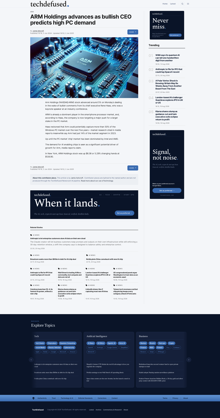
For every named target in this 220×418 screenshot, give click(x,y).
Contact (115, 398)
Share (132, 32)
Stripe (152, 352)
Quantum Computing (67, 343)
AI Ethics (101, 343)
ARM (32, 12)
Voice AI (122, 343)
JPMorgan (161, 352)
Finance (143, 347)
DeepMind (124, 347)
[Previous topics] (31, 359)
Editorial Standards (85, 398)
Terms (165, 398)
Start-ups (162, 343)
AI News (36, 235)
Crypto (171, 343)
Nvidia (45, 352)
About (185, 398)
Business (143, 336)
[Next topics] (189, 359)
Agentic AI (111, 343)
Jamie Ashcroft (38, 31)
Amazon (72, 352)
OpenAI (90, 347)
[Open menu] (188, 4)
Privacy (175, 398)
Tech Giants (40, 343)
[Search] (182, 4)
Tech (36, 336)
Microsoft (63, 352)
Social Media (40, 347)
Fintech (159, 347)
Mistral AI (91, 352)
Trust (54, 398)
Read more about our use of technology (97, 181)
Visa (167, 347)
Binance (143, 352)
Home (165, 4)
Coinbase (176, 347)
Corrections (102, 398)
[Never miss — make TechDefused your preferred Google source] (167, 25)
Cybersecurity (69, 347)
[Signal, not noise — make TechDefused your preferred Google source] (167, 164)
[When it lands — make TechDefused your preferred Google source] (84, 204)
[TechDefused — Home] (49, 4)
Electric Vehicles (54, 347)
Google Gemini (112, 347)
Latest (173, 4)
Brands (152, 343)
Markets (143, 343)
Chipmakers (52, 343)
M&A (151, 347)
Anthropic (100, 347)
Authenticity (42, 398)
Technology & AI (67, 398)
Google (53, 352)
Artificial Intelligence (97, 336)
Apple (37, 352)
